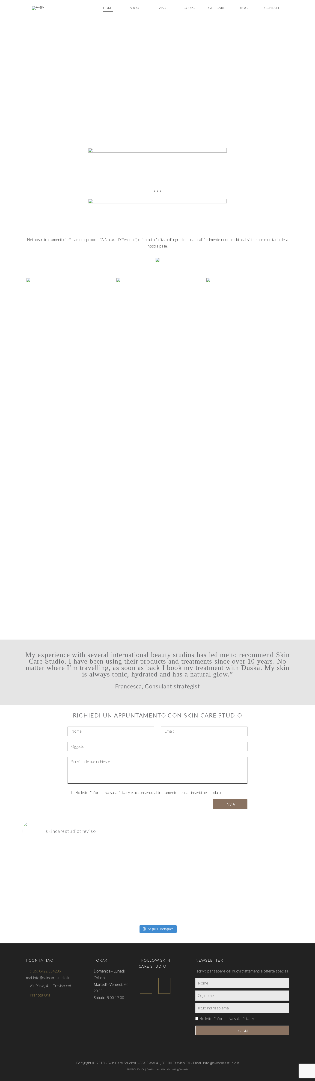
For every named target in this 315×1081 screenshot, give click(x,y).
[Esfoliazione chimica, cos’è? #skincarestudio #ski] (67, 859)
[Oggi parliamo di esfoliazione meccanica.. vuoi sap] (248, 866)
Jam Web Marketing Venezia (172, 1069)
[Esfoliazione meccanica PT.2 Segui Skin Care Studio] (157, 866)
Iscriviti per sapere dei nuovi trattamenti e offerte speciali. (241, 971)
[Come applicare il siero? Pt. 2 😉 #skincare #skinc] (67, 901)
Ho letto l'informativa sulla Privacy (226, 1018)
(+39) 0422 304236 (45, 971)
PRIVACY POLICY (135, 1069)
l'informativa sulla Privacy (109, 792)
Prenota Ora (39, 995)
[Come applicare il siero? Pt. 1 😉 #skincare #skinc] (157, 901)
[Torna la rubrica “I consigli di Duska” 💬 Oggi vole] (248, 904)
